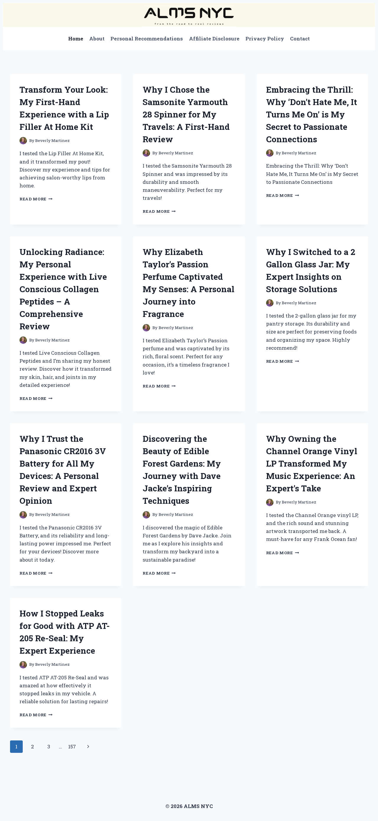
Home (75, 38)
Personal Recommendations (146, 38)
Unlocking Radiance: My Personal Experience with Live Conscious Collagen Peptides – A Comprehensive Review (63, 289)
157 (72, 746)
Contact (300, 38)
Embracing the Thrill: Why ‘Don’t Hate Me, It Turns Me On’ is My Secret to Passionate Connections (311, 114)
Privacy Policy (264, 38)
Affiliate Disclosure (214, 38)
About (97, 38)
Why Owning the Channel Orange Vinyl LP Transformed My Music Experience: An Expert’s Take (311, 463)
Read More (36, 199)
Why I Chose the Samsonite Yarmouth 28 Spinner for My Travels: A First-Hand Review (186, 114)
